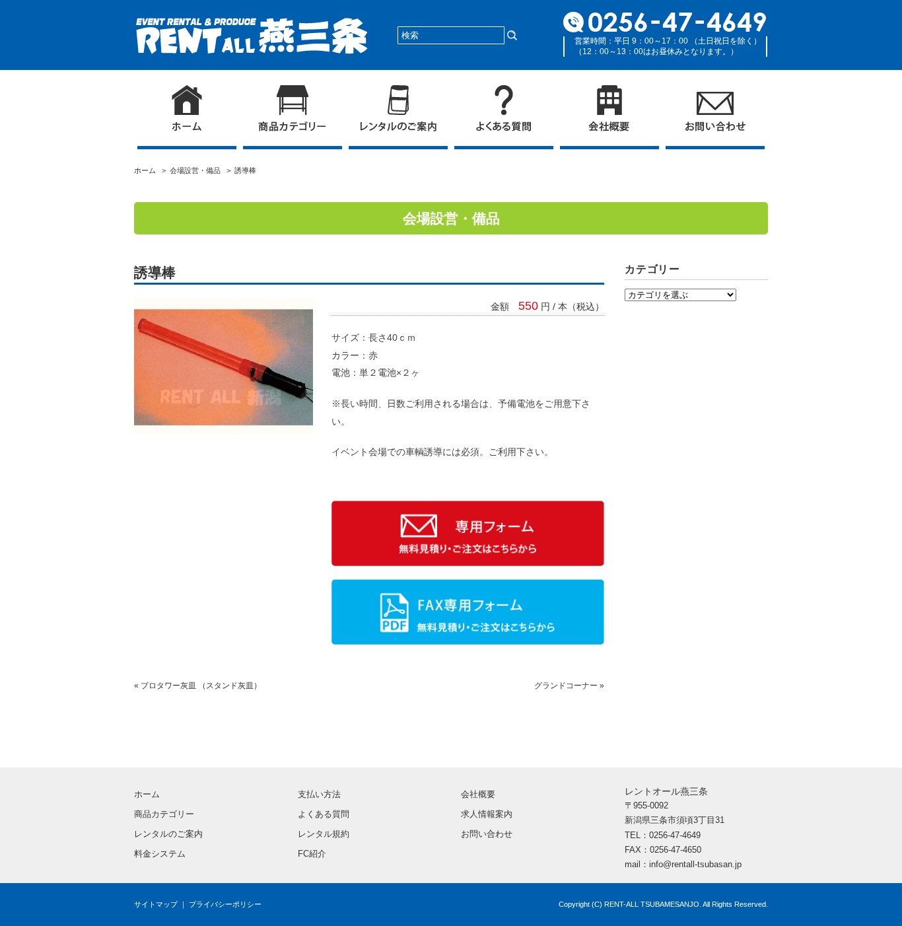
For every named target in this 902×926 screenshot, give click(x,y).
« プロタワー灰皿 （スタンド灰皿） (197, 685)
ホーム (147, 170)
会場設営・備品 (195, 170)
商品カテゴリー (164, 814)
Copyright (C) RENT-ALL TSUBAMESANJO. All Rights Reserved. (663, 904)
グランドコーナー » (569, 685)
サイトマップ (156, 904)
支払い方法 (319, 794)
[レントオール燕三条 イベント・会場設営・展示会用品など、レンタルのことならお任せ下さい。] (251, 24)
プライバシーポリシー (225, 904)
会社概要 (478, 794)
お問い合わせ (486, 834)
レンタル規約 (323, 834)
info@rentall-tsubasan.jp (695, 864)
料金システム (160, 854)
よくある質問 (323, 814)
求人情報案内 (486, 814)
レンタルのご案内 (168, 834)
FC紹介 (312, 854)
